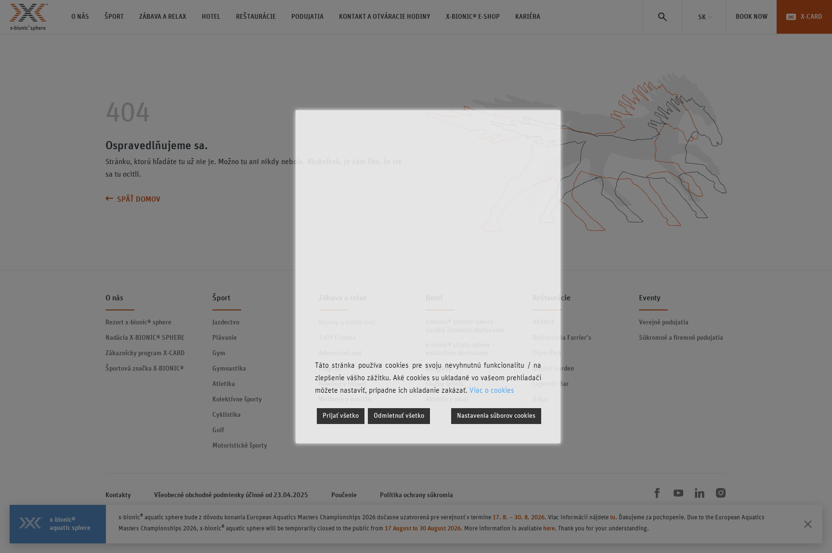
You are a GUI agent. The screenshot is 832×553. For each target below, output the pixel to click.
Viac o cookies (491, 390)
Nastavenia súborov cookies (496, 415)
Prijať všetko (341, 415)
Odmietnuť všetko (399, 415)
